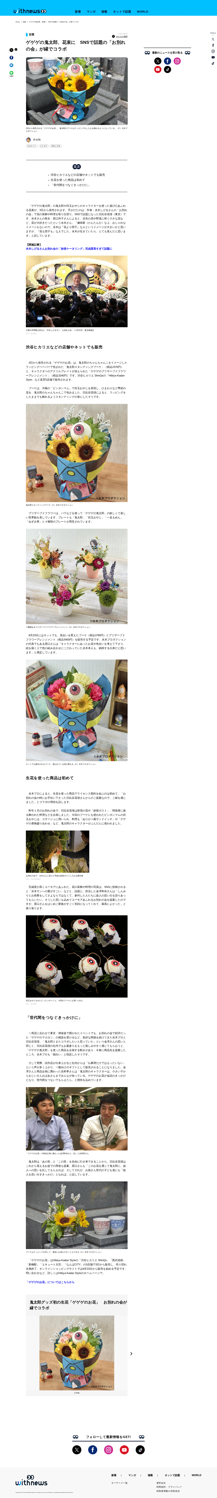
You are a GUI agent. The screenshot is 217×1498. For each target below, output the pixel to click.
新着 (78, 11)
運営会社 (161, 1483)
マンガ (91, 11)
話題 (24, 22)
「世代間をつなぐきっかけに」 (71, 185)
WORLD (143, 11)
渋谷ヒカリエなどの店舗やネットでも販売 (78, 174)
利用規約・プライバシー (169, 1487)
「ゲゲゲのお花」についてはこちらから (50, 1282)
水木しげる (55, 146)
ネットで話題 (122, 11)
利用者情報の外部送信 (168, 1491)
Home (18, 22)
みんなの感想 (122, 36)
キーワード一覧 (119, 1483)
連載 (104, 11)
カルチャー (31, 146)
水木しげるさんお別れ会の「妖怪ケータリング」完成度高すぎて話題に (69, 248)
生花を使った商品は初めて (68, 179)
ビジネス (43, 146)
